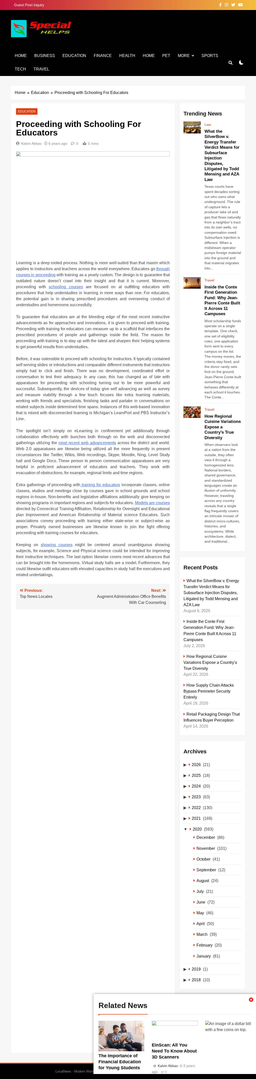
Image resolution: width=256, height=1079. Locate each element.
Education (74, 55)
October (203, 859)
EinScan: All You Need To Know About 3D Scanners (174, 1051)
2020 (197, 829)
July (200, 891)
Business (44, 55)
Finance (103, 55)
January (203, 956)
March (202, 934)
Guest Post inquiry (29, 5)
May (200, 913)
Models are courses (152, 503)
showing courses (56, 545)
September (206, 870)
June (200, 902)
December (205, 837)
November (205, 848)
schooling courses (66, 287)
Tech (20, 69)
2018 (196, 980)
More (184, 55)
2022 (196, 807)
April (200, 923)
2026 (196, 764)
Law (207, 124)
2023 (196, 797)
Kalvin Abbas (31, 143)
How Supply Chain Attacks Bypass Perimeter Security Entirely (209, 691)
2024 (196, 786)
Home (21, 55)
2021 (196, 818)
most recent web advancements (87, 443)
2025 (196, 775)
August (202, 880)
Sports (210, 55)
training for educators (100, 485)
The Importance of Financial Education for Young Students (119, 1061)
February (204, 945)
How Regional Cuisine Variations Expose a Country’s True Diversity (210, 662)
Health (127, 55)
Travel (41, 69)
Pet (166, 55)
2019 (196, 969)
